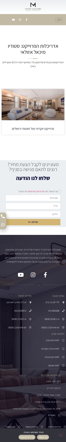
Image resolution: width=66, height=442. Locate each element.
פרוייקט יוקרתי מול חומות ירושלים (33, 128)
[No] (61, 435)
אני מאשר (43, 437)
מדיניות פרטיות (27, 437)
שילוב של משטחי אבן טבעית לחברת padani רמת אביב (36, 408)
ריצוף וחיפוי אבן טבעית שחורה (47, 401)
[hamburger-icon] (59, 19)
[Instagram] (20, 19)
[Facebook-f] (26, 19)
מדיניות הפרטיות (35, 191)
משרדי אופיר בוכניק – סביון (48, 394)
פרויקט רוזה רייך (53, 388)
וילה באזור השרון (53, 381)
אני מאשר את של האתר (38, 191)
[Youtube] (13, 19)
